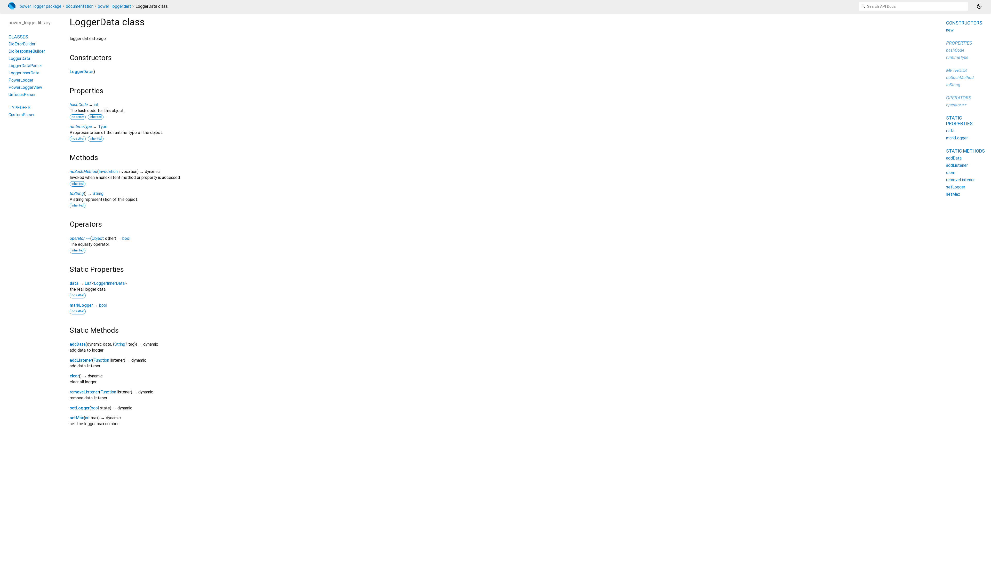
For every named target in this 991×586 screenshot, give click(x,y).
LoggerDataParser (25, 65)
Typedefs (19, 107)
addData (78, 344)
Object (98, 238)
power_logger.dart (114, 6)
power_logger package (40, 6)
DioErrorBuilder (22, 44)
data (74, 283)
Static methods (965, 151)
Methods (956, 70)
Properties (959, 43)
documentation (79, 6)
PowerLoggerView (25, 87)
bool (126, 238)
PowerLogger (21, 80)
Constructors (964, 23)
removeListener (84, 392)
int (96, 104)
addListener (81, 360)
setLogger (80, 408)
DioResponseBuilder (27, 51)
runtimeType (81, 126)
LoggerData (81, 71)
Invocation (108, 171)
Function (101, 360)
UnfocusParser (22, 94)
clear (74, 376)
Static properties (959, 120)
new (950, 30)
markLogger (81, 305)
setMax (77, 417)
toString (77, 193)
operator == (80, 238)
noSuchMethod (83, 171)
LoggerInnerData (109, 283)
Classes (18, 36)
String (98, 193)
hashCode (79, 104)
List (88, 283)
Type (102, 126)
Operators (958, 97)
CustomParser (22, 114)
